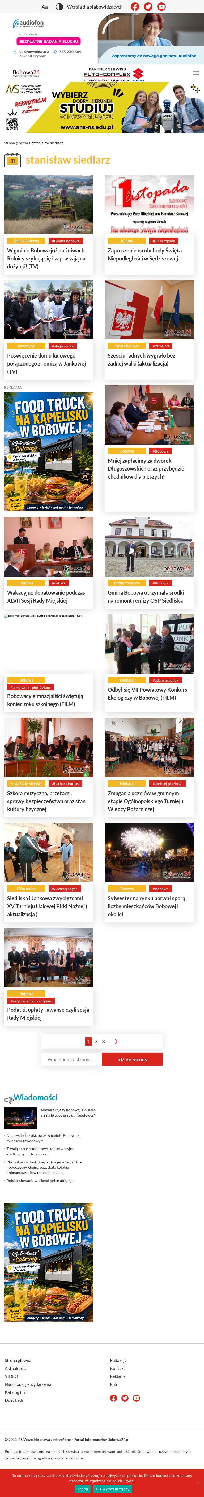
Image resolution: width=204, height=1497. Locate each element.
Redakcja (118, 1360)
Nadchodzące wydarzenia (28, 1384)
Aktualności (16, 1368)
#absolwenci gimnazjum (30, 687)
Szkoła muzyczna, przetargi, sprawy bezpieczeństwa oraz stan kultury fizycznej (46, 801)
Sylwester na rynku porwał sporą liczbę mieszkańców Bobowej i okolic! (146, 906)
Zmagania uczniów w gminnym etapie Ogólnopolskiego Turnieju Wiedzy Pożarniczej (145, 801)
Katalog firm (16, 1392)
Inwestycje (26, 346)
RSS (113, 1384)
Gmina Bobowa (26, 241)
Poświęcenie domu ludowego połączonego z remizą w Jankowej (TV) (46, 363)
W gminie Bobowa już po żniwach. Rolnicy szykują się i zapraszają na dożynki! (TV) (46, 258)
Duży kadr (14, 1400)
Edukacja (127, 680)
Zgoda (82, 1489)
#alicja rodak (62, 346)
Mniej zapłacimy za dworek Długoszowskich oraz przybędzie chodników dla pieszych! (146, 468)
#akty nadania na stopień (31, 1001)
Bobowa (127, 451)
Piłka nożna (26, 888)
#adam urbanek (165, 680)
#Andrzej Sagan (65, 888)
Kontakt (117, 1368)
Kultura (127, 241)
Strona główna (16, 142)
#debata (58, 583)
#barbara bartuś (65, 783)
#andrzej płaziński (167, 783)
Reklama (118, 1376)
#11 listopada (164, 241)
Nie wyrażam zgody (112, 1489)
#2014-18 (161, 346)
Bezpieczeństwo (127, 583)
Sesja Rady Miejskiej (26, 783)
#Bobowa (160, 451)
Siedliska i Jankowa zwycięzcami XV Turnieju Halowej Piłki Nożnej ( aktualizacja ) (47, 906)
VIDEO (11, 1376)
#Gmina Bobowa (65, 241)
